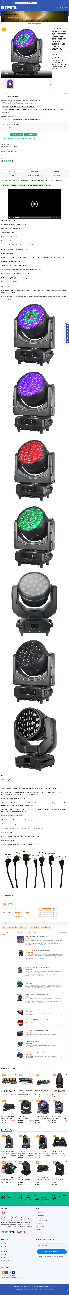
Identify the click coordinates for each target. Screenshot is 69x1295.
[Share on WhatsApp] (6, 161)
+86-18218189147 (9, 3)
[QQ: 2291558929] (67, 338)
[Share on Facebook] (2, 161)
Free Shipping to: (5, 100)
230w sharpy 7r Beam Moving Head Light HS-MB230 (24, 1179)
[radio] (10, 96)
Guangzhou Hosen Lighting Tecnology (34, 1286)
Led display (39, 1223)
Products (3, 1246)
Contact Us (4, 1257)
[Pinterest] (24, 1232)
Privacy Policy (5, 1260)
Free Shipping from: (6, 116)
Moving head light (40, 1215)
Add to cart (18, 134)
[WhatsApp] (5, 1232)
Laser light (38, 1229)
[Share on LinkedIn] (10, 161)
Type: (2, 94)
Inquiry (12, 175)
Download (56, 171)
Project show (34, 171)
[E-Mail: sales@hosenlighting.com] (67, 341)
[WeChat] (7, 1232)
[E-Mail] (2, 1232)
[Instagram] (19, 1232)
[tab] (12, 171)
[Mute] (56, 217)
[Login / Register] (63, 8)
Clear (65, 93)
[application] (34, 204)
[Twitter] (21, 1232)
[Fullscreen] (59, 217)
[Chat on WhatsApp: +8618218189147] (67, 328)
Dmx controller (40, 1226)
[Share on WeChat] (8, 161)
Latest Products (40, 1212)
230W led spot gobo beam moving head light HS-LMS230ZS (25, 1118)
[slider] (33, 217)
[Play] (10, 217)
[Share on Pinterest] (12, 161)
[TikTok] (14, 1232)
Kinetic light (39, 1218)
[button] (30, 134)
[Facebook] (9, 1232)
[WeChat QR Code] (67, 335)
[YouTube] (12, 1232)
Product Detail (12, 171)
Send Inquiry (9, 138)
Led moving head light (42, 1220)
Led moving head (12, 151)
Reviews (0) (56, 175)
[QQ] (16, 1232)
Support (3, 1254)
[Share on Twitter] (4, 161)
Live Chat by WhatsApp (26, 138)
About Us (3, 1243)
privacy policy (54, 1256)
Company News (5, 1249)
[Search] (60, 8)
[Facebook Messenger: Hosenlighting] (67, 331)
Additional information (34, 175)
